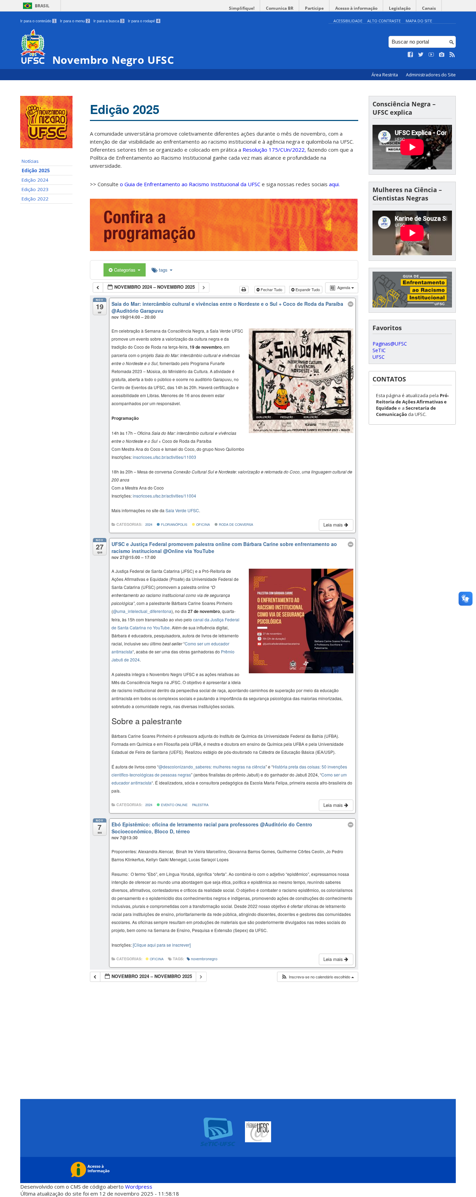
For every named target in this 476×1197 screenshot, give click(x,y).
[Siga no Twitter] (421, 55)
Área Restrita (385, 75)
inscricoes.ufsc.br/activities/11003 (164, 457)
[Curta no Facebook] (410, 55)
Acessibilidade (347, 20)
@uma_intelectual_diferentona (142, 611)
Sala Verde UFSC (182, 510)
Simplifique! (241, 8)
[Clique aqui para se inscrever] (162, 945)
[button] (317, 977)
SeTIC (379, 350)
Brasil (42, 6)
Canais (429, 8)
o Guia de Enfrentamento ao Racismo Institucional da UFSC (190, 184)
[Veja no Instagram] (442, 55)
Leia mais (333, 524)
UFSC (379, 357)
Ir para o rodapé (143, 21)
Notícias (30, 161)
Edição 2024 (35, 180)
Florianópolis (173, 524)
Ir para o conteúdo (37, 21)
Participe (314, 8)
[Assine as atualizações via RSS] (452, 55)
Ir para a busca (108, 21)
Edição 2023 (35, 189)
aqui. (334, 184)
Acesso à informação (356, 8)
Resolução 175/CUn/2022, (273, 149)
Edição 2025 (36, 170)
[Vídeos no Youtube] (431, 55)
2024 (148, 524)
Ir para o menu (74, 21)
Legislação (399, 8)
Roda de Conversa (235, 524)
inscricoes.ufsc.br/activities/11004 (164, 496)
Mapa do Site (419, 20)
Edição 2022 (35, 199)
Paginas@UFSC (390, 343)
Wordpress (138, 1186)
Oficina (202, 524)
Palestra (200, 804)
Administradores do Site (431, 75)
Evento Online (173, 804)
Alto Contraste (384, 20)
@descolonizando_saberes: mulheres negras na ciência (212, 767)
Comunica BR (279, 8)
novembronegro (204, 958)
